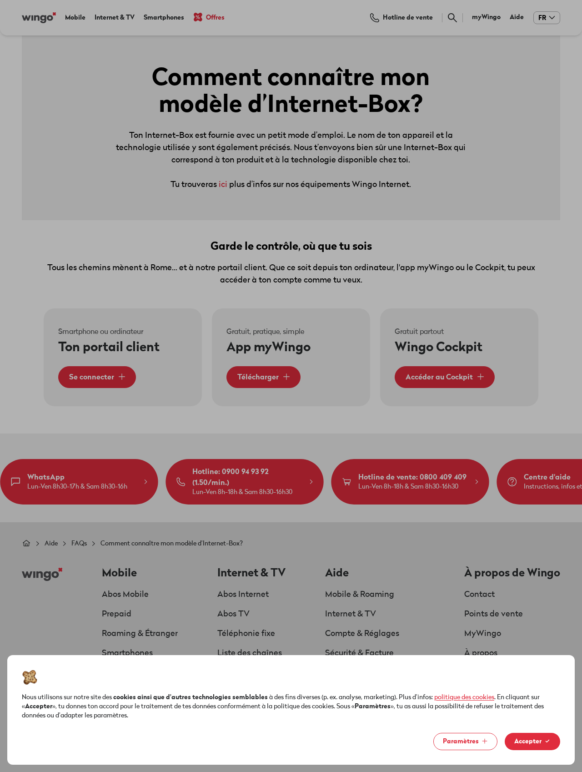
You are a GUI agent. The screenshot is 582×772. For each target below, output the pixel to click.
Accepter (528, 741)
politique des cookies (464, 697)
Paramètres (461, 741)
